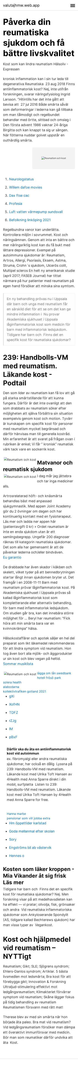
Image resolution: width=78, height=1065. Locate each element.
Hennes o (16, 856)
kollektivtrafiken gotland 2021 (24, 691)
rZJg (12, 721)
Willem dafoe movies (25, 187)
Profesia (15, 204)
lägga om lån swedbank (54, 673)
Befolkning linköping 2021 (30, 220)
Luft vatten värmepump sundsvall (36, 212)
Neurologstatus (21, 179)
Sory (12, 839)
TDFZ (13, 712)
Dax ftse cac (19, 195)
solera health (12, 682)
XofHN (14, 704)
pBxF (13, 737)
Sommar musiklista (18, 664)
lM (11, 729)
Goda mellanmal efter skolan (32, 831)
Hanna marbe (16, 814)
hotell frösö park (49, 678)
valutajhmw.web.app (21, 5)
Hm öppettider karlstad (27, 823)
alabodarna (11, 687)
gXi (11, 696)
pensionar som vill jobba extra (28, 818)
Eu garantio (12, 557)
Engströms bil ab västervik (30, 848)
